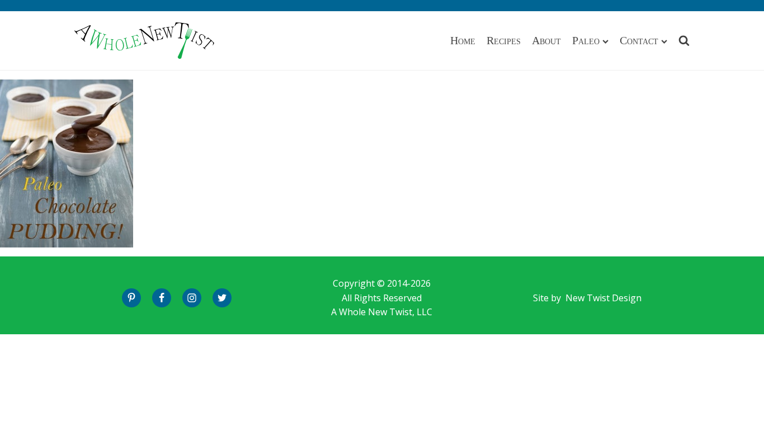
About (546, 40)
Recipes (504, 40)
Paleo (586, 40)
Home (462, 40)
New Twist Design (603, 298)
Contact (639, 40)
